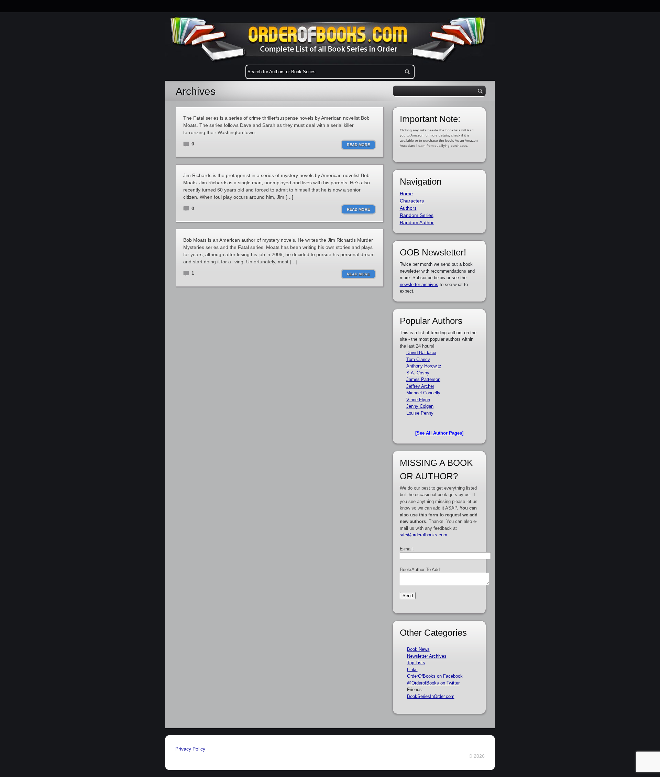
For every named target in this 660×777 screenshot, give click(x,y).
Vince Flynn (418, 399)
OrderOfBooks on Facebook (435, 676)
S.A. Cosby (417, 372)
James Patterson (423, 379)
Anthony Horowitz (423, 366)
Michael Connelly (423, 392)
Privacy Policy (190, 749)
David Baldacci (421, 352)
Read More (358, 145)
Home (406, 193)
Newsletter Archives (427, 656)
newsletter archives (419, 284)
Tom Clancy (418, 359)
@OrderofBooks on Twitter (433, 683)
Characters (412, 201)
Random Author (417, 222)
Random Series (416, 215)
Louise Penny (419, 413)
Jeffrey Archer (420, 386)
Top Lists (416, 662)
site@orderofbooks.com (423, 534)
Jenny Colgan (419, 406)
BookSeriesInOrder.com (430, 696)
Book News (418, 649)
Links (412, 669)
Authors (408, 208)
